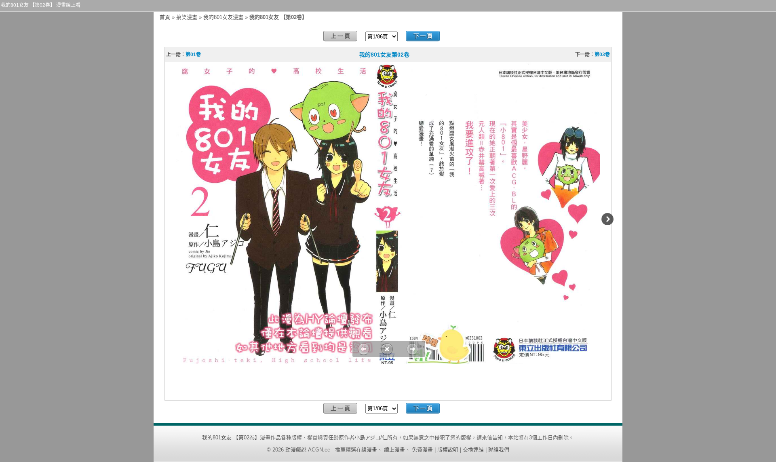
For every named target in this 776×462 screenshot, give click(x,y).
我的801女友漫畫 (223, 17)
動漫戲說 (295, 450)
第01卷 (193, 54)
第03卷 (602, 54)
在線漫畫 (366, 450)
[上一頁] (340, 36)
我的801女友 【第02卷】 (231, 438)
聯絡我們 (498, 450)
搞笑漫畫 (186, 17)
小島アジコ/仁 (370, 438)
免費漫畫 (422, 450)
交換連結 (473, 450)
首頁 (165, 17)
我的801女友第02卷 (384, 54)
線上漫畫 (394, 450)
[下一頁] (423, 36)
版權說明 (447, 450)
